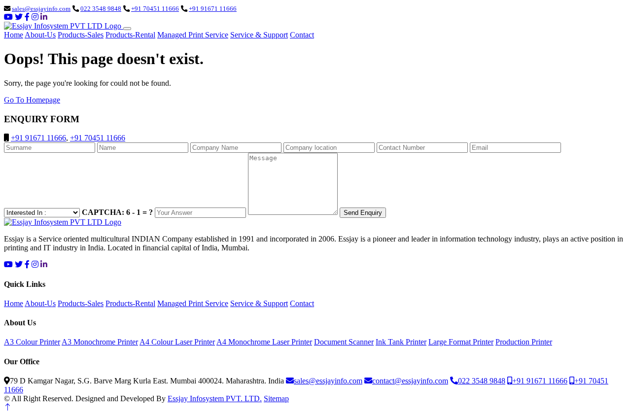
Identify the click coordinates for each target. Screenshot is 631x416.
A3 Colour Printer (32, 342)
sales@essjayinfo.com (41, 8)
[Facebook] (27, 17)
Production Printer (523, 342)
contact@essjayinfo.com (410, 381)
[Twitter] (19, 17)
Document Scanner (344, 342)
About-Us (40, 35)
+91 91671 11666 (213, 8)
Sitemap (276, 398)
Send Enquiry (363, 212)
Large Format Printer (460, 342)
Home (13, 35)
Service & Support (259, 35)
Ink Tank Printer (401, 342)
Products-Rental (130, 35)
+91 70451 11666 (155, 8)
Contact (302, 35)
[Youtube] (8, 17)
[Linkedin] (43, 17)
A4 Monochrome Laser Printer (264, 342)
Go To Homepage (32, 100)
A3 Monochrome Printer (100, 342)
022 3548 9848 (100, 8)
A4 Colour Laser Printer (177, 342)
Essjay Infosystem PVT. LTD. (215, 398)
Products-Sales (81, 35)
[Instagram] (35, 17)
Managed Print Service (192, 35)
